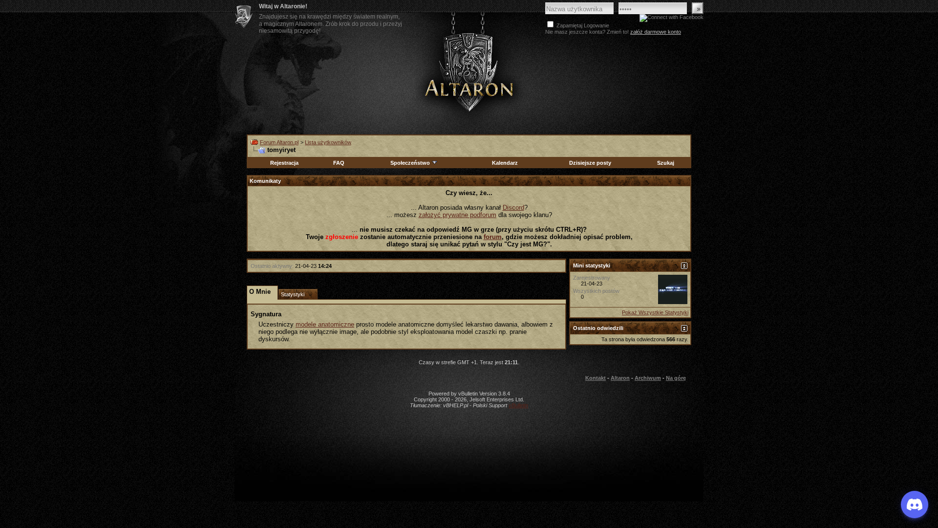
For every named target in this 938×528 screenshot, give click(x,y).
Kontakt (595, 378)
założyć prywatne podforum (457, 215)
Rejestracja (284, 163)
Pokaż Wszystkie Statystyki (655, 312)
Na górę (676, 378)
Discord (513, 207)
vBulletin (518, 405)
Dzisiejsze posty (590, 163)
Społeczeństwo (410, 163)
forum (493, 237)
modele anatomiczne (325, 324)
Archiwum (648, 378)
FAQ (338, 163)
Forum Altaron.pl (279, 142)
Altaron (469, 71)
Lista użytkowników (328, 142)
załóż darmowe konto (655, 32)
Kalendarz (505, 163)
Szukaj (665, 163)
